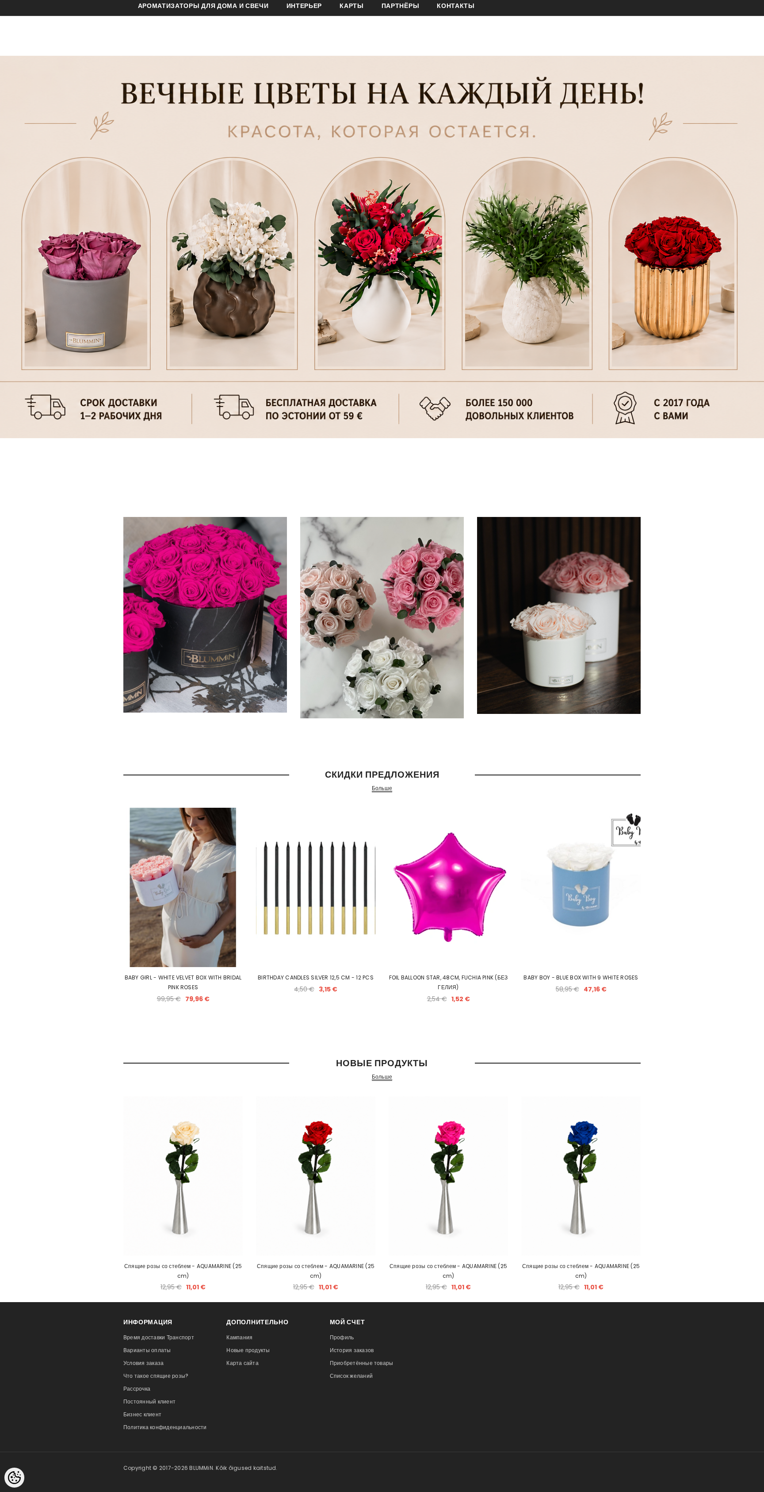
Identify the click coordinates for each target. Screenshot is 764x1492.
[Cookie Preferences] (14, 1478)
